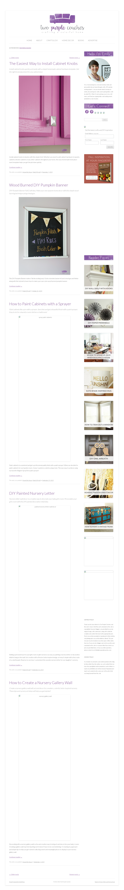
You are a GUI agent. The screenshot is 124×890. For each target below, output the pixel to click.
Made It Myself (36, 172)
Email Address (91, 133)
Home (29, 40)
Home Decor (68, 40)
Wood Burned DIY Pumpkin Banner (38, 185)
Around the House (27, 172)
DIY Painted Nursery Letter (32, 493)
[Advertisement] (98, 217)
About (39, 40)
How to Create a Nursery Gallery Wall (40, 682)
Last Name (103, 140)
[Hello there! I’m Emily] (98, 70)
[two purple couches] (62, 23)
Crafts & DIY (52, 40)
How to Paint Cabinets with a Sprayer (40, 303)
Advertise (92, 40)
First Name (88, 140)
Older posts (14, 57)
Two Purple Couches (25, 48)
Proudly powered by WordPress (17, 882)
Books (81, 40)
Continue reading (15, 167)
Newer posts (74, 57)
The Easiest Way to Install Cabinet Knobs (43, 63)
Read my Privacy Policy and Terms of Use (105, 882)
